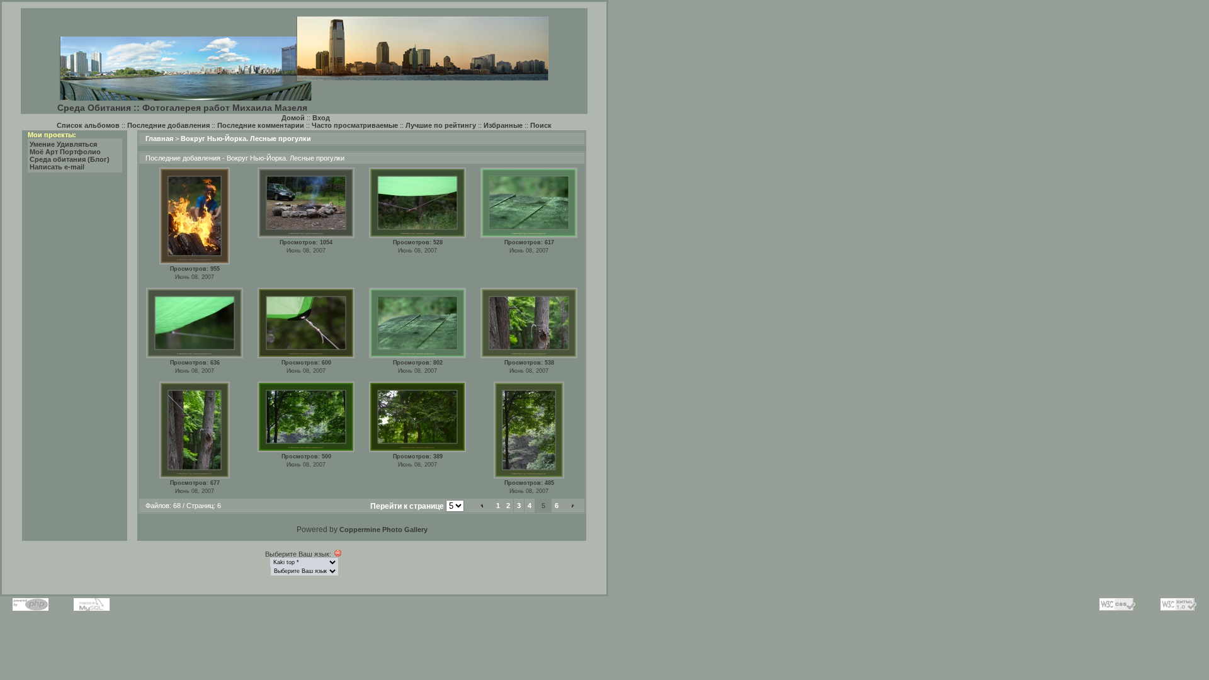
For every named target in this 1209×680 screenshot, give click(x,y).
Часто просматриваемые (355, 125)
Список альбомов (88, 125)
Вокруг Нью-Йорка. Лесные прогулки (246, 138)
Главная (159, 138)
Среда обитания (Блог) (70, 159)
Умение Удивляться (63, 144)
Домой (293, 118)
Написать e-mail (57, 167)
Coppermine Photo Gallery (383, 529)
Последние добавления (168, 125)
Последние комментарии (260, 125)
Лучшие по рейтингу (441, 125)
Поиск (541, 125)
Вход (321, 118)
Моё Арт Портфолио (65, 152)
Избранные (503, 125)
